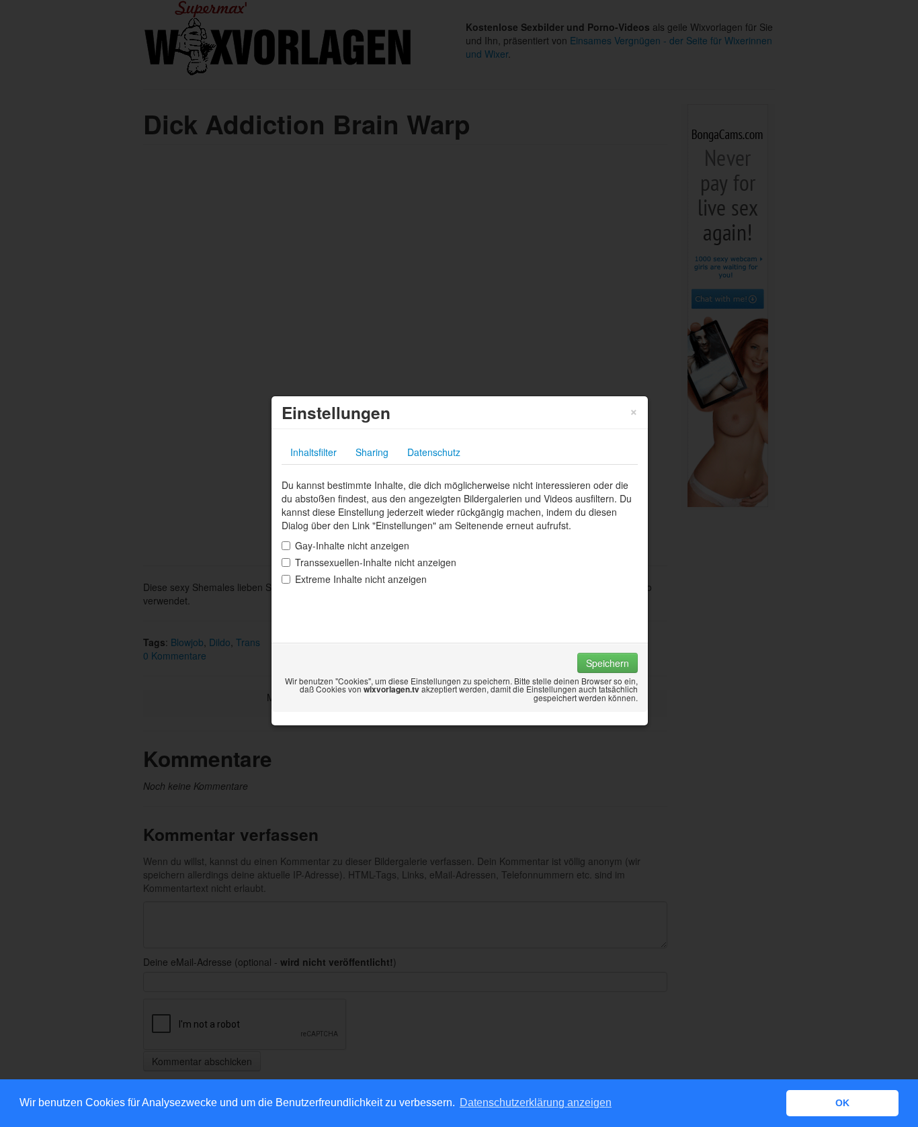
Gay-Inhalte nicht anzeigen (352, 545)
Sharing (372, 452)
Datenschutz (433, 452)
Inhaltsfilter (313, 452)
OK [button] (842, 1102)
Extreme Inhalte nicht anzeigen (361, 579)
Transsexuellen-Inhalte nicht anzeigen (375, 562)
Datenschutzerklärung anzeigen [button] (536, 1102)
